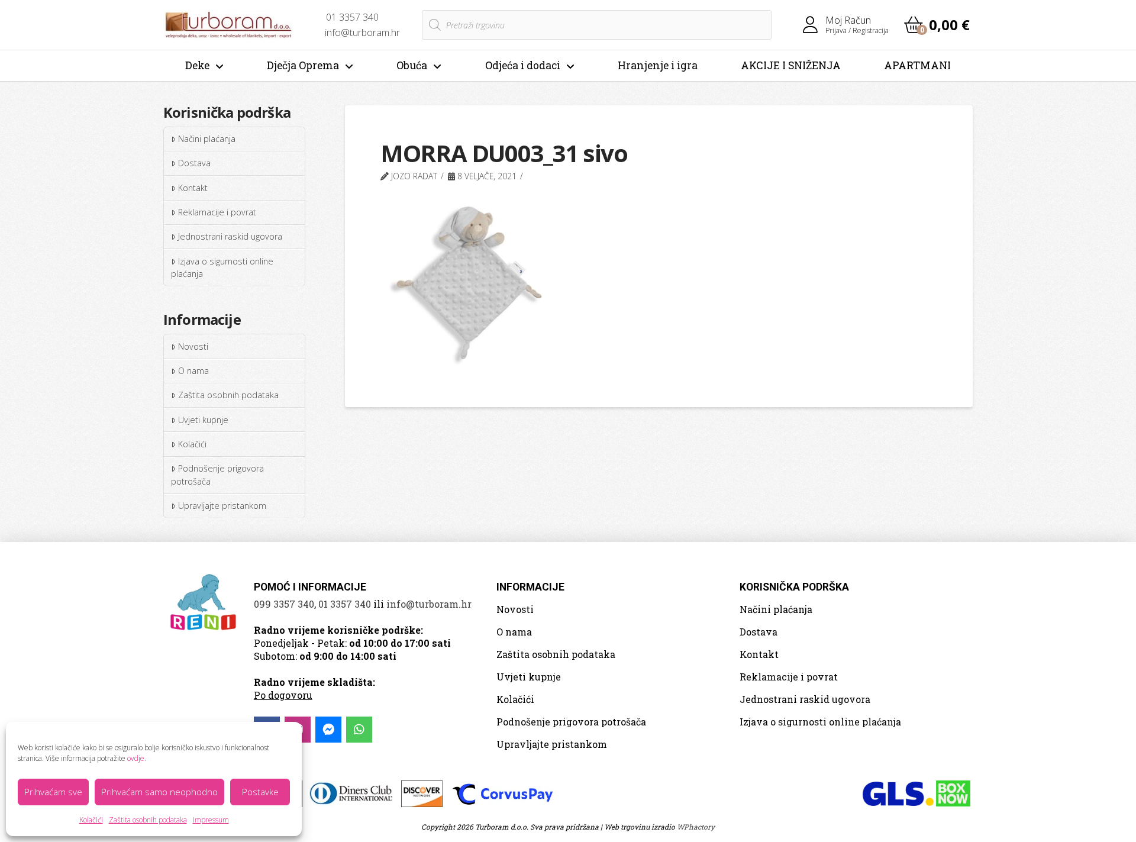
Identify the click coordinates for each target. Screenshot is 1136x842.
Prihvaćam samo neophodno (159, 792)
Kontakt (193, 187)
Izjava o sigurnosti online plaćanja (222, 268)
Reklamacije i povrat (217, 212)
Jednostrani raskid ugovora (230, 236)
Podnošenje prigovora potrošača (217, 475)
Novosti (193, 346)
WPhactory (696, 826)
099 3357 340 (284, 604)
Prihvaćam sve (53, 792)
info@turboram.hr (429, 604)
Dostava (194, 163)
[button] (937, 25)
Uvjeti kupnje (203, 419)
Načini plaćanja (206, 138)
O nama (193, 370)
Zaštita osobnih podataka (148, 820)
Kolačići (91, 820)
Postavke (260, 792)
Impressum (211, 820)
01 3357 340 (344, 604)
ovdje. (136, 758)
